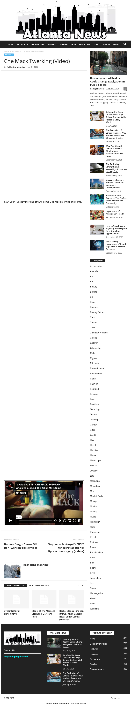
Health (106, 44)
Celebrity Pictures (99, 332)
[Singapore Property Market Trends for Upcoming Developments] (97, 184)
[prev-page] (78, 585)
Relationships (96, 552)
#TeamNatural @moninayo (12, 612)
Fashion (94, 384)
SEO (92, 557)
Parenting (94, 532)
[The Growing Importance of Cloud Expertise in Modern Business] (97, 245)
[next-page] (82, 585)
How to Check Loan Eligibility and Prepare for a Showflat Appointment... (116, 229)
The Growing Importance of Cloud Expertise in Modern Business (116, 245)
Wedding (94, 608)
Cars (73, 44)
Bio (91, 297)
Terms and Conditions (57, 703)
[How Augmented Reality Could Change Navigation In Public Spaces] (108, 63)
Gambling (94, 409)
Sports (93, 568)
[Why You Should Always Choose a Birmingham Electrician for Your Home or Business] (97, 150)
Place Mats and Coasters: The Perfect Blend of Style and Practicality (116, 199)
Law (92, 476)
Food (96, 44)
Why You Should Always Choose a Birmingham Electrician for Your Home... (115, 151)
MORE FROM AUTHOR (39, 585)
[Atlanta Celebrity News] (65, 20)
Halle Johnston (97, 88)
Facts (93, 378)
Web (92, 603)
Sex (92, 562)
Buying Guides (97, 312)
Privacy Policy (78, 703)
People (93, 537)
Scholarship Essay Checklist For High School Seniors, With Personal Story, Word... (116, 117)
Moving (93, 511)
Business (51, 44)
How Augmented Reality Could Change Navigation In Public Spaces (107, 81)
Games (93, 414)
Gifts (92, 430)
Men (92, 491)
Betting (64, 44)
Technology (37, 44)
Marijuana (95, 481)
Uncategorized (97, 593)
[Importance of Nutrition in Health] (97, 215)
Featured (94, 389)
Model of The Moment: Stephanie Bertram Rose (43, 613)
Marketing (95, 486)
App (92, 276)
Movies (93, 506)
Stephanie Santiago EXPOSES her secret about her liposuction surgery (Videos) (66, 547)
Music (93, 516)
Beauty (93, 286)
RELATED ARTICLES (15, 585)
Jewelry (94, 470)
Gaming (94, 419)
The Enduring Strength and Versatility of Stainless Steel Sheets (116, 168)
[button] (125, 44)
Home (10, 44)
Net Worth (22, 44)
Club (92, 353)
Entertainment (97, 368)
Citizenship (95, 348)
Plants (93, 547)
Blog (92, 302)
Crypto (93, 358)
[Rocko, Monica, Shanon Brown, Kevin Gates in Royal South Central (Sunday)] (71, 599)
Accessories (96, 266)
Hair (92, 440)
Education (84, 44)
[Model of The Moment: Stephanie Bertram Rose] (44, 599)
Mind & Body (96, 496)
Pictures (15, 51)
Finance (94, 394)
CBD (92, 327)
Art (91, 281)
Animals (94, 271)
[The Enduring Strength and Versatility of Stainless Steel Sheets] (97, 168)
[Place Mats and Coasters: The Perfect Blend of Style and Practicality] (97, 199)
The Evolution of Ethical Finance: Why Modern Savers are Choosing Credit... (116, 134)
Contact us (115, 698)
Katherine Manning (16, 67)
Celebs (93, 338)
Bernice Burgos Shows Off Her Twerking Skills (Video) (21, 545)
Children (94, 343)
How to (93, 465)
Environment (96, 373)
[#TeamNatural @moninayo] (16, 599)
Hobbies (94, 450)
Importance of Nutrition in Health (115, 212)
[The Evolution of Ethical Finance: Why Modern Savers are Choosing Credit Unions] (97, 134)
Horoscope (95, 460)
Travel (116, 44)
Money (93, 501)
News (93, 527)
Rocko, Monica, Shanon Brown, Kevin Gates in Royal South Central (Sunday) (71, 615)
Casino (93, 322)
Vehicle (93, 598)
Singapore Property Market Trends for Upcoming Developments (115, 183)
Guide (93, 435)
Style (92, 573)
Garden (93, 424)
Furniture (94, 404)
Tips (92, 583)
